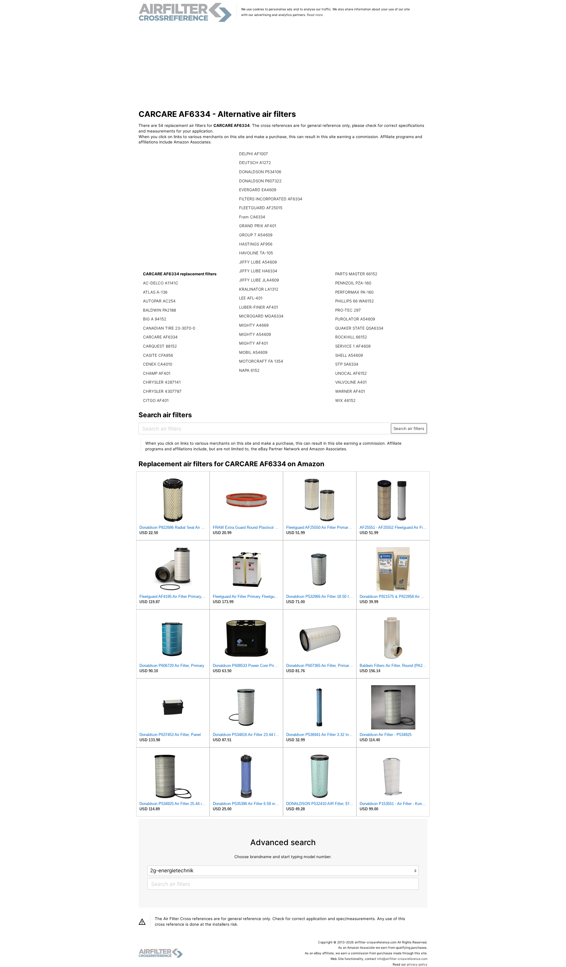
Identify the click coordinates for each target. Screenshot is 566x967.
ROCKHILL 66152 (351, 337)
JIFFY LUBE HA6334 (258, 271)
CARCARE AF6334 (160, 337)
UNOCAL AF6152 (351, 373)
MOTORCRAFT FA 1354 (261, 361)
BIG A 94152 (154, 319)
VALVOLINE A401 (351, 382)
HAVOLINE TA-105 (256, 253)
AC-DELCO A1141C (160, 283)
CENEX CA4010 (157, 364)
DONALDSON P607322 (260, 181)
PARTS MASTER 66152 (356, 273)
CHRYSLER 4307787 (162, 391)
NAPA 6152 (249, 370)
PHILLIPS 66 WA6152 (354, 301)
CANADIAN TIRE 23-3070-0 (169, 328)
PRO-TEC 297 (348, 310)
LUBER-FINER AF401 (258, 307)
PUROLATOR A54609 (355, 319)
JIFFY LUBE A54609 (258, 262)
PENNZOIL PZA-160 (353, 283)
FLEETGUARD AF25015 (260, 207)
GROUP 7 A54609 (255, 235)
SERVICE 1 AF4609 (353, 346)
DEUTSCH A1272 (255, 162)
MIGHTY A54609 (255, 334)
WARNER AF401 (350, 391)
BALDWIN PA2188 (159, 310)
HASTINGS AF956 (255, 244)
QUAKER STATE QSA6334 (359, 328)
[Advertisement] (283, 66)
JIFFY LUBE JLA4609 (259, 280)
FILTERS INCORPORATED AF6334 (270, 199)
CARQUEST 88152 (160, 346)
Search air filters (409, 428)
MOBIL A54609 (253, 352)
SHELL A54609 (349, 355)
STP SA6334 (346, 364)
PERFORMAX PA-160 (354, 292)
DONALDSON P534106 (260, 171)
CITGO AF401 (156, 400)
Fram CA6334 (252, 217)
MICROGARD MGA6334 (261, 316)
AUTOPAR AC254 (159, 301)
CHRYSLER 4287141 (162, 382)
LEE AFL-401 (250, 298)
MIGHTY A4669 (254, 325)
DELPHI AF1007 (253, 153)
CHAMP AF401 (156, 373)
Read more (315, 15)
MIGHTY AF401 (253, 343)
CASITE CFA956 (158, 355)
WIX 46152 (345, 400)
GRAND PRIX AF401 (257, 225)
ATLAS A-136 (155, 292)
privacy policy (417, 964)
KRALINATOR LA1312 (258, 289)
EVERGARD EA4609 (257, 189)
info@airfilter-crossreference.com (402, 959)
